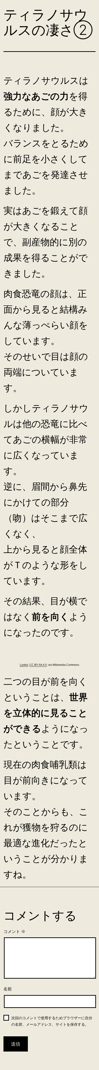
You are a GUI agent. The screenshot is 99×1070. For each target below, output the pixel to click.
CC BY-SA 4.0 (38, 665)
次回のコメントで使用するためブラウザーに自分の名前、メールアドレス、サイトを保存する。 (51, 1021)
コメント (14, 931)
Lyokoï (24, 665)
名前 (7, 989)
